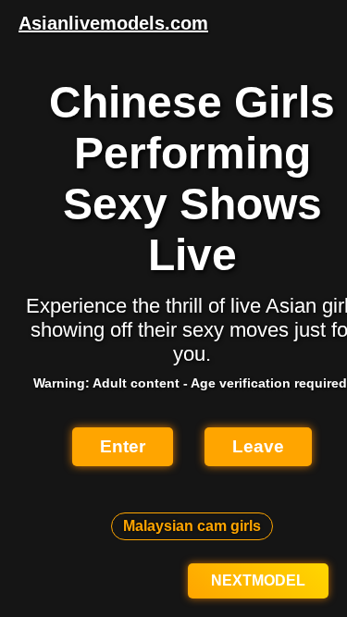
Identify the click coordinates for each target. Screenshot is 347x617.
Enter (122, 446)
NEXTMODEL (258, 580)
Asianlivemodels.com (113, 23)
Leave (258, 446)
